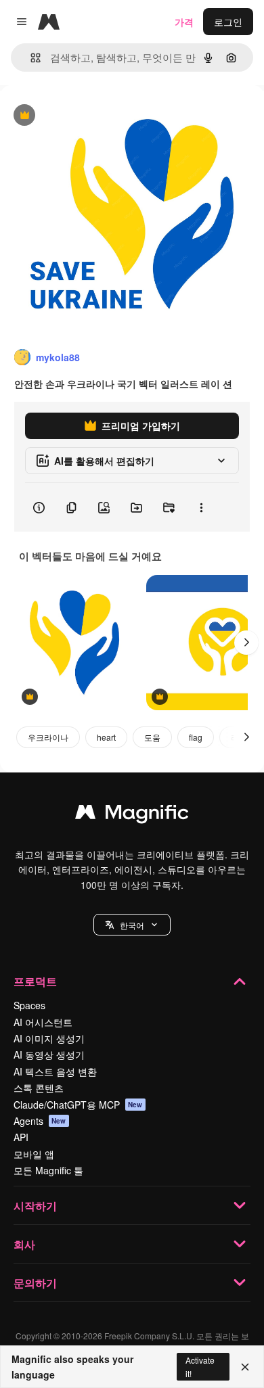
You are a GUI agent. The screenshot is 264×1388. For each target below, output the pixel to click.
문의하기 (35, 1283)
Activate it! (200, 1366)
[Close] (245, 1367)
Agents (40, 1121)
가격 (184, 21)
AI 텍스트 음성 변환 (55, 1071)
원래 (78, 116)
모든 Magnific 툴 (48, 1170)
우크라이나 (48, 737)
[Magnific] (132, 815)
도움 (152, 737)
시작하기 (35, 1205)
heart (106, 737)
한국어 (132, 925)
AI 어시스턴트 (43, 1022)
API (21, 1137)
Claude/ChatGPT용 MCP (78, 1104)
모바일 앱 (34, 1154)
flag (195, 737)
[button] (132, 924)
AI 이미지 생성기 (49, 1038)
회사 (24, 1244)
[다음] (246, 642)
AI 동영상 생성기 (49, 1054)
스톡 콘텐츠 (39, 1087)
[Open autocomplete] (30, 58)
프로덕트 (35, 981)
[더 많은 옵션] (201, 507)
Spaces (29, 1005)
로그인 (228, 21)
